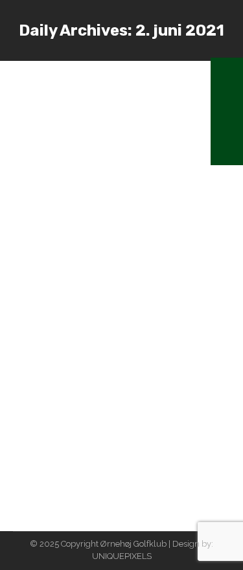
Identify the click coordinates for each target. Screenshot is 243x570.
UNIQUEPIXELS (122, 556)
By (97, 100)
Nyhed (42, 100)
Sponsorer (49, 336)
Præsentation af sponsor (104, 81)
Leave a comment (63, 112)
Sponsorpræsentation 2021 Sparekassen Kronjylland (111, 310)
